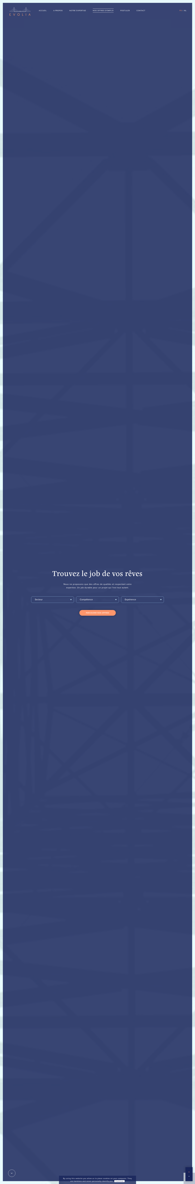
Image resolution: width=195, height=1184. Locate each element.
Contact (140, 11)
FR (180, 11)
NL (185, 11)
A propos (58, 11)
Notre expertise (77, 11)
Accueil (43, 11)
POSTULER (125, 11)
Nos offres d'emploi (103, 11)
